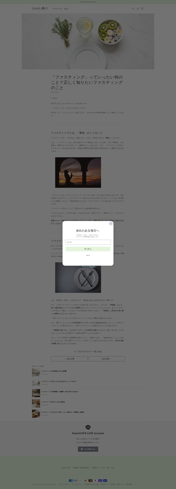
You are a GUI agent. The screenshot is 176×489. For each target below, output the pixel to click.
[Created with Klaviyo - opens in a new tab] (88, 267)
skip (88, 255)
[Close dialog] (110, 223)
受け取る (88, 249)
